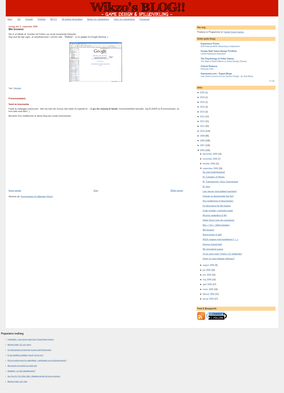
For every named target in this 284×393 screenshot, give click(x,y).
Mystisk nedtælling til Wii (215, 215)
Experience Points (210, 43)
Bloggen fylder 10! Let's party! (19, 345)
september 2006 (210, 168)
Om (19, 19)
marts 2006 (208, 289)
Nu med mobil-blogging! (214, 172)
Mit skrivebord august (213, 249)
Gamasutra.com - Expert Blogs (216, 73)
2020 (202, 92)
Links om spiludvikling (124, 19)
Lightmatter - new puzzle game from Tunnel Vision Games (31, 339)
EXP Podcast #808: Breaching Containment (220, 46)
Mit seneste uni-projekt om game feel (22, 366)
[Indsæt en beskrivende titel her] (218, 196)
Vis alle (272, 81)
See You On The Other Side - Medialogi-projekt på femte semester (34, 376)
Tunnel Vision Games (233, 32)
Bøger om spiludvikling (98, 19)
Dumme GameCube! (212, 244)
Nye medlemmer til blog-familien (218, 201)
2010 (202, 131)
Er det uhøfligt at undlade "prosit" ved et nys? (25, 355)
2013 (202, 116)
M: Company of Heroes (214, 177)
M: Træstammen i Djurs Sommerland (220, 181)
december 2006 (210, 154)
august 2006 (208, 265)
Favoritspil (144, 19)
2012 (202, 121)
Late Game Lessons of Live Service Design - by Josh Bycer (227, 76)
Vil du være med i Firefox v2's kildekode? (222, 254)
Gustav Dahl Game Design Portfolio (219, 51)
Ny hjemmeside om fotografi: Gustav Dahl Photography (29, 350)
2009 (202, 136)
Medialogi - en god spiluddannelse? (21, 371)
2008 (202, 140)
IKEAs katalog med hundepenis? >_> (220, 239)
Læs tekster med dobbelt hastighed (219, 191)
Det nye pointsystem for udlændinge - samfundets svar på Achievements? (37, 360)
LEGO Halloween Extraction (213, 54)
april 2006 (207, 284)
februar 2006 (208, 294)
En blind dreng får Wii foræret (217, 206)
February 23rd (207, 69)
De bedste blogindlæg (72, 19)
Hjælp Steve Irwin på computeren (218, 220)
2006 (202, 150)
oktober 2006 (209, 163)
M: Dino (206, 186)
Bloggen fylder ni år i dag (17, 381)
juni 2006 (207, 275)
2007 (202, 145)
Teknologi (17, 88)
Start (95, 190)
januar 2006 (208, 299)
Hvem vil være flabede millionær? (219, 258)
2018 (202, 97)
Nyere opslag (15, 190)
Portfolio (42, 19)
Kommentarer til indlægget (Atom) (37, 196)
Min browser (16, 29)
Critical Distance (209, 66)
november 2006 (210, 159)
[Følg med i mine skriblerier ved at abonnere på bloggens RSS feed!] (201, 319)
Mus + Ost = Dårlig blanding (216, 225)
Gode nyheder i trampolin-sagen (218, 210)
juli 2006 (207, 270)
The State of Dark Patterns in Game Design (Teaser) (224, 61)
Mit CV (53, 19)
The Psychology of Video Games (217, 58)
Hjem (9, 19)
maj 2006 (207, 279)
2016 (202, 102)
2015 (202, 107)
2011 (202, 126)
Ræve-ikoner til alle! (212, 234)
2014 (202, 112)
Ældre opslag (176, 190)
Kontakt (29, 19)
